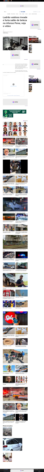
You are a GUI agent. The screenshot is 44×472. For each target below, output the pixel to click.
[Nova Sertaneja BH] (5, 0)
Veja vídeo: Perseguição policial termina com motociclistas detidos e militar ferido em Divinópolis (36, 50)
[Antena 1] (10, 0)
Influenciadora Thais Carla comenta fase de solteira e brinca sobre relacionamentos (36, 91)
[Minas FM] (8, 0)
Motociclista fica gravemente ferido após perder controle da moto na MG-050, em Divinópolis (36, 48)
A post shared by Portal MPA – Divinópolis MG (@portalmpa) (13, 95)
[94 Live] (4, 0)
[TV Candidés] (11, 0)
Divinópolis (5, 15)
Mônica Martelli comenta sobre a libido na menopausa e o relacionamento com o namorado (36, 89)
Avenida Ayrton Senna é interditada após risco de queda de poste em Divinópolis (36, 52)
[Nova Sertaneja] (6, 0)
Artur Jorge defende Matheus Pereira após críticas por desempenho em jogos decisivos (36, 85)
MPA (3, 15)
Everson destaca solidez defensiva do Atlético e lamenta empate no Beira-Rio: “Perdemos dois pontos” (36, 87)
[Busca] (39, 11)
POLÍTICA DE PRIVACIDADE (36, 469)
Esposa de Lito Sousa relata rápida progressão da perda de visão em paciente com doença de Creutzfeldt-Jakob (36, 45)
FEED (39, 469)
